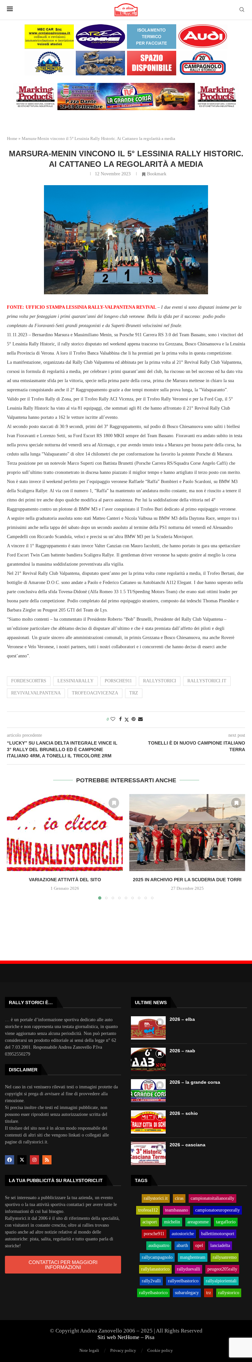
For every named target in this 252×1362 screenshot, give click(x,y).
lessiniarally (75, 680)
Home (12, 138)
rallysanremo (225, 1257)
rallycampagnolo (157, 1257)
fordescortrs (28, 680)
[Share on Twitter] (126, 720)
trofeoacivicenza (95, 693)
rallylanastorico (155, 1269)
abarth (182, 1245)
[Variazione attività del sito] (65, 832)
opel (199, 1245)
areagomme (198, 1222)
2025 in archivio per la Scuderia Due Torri (187, 879)
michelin (172, 1222)
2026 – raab (182, 1050)
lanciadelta (220, 1245)
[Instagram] (34, 1159)
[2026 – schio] (148, 1122)
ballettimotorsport (217, 1234)
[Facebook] (9, 1159)
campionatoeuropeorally (217, 1210)
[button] (15, 846)
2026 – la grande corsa (195, 1082)
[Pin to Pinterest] (134, 719)
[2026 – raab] (148, 1059)
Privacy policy (123, 1350)
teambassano (176, 1210)
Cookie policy (160, 1350)
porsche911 (118, 680)
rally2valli (151, 1281)
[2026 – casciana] (148, 1153)
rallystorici (159, 680)
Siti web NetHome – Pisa (126, 1337)
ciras (179, 1198)
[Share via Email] (140, 719)
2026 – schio (184, 1113)
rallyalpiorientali (221, 1281)
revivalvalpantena (36, 693)
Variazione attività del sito (65, 879)
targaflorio (226, 1222)
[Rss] (47, 1159)
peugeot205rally (222, 1269)
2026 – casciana (187, 1144)
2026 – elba (182, 1019)
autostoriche (183, 1234)
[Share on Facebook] (120, 719)
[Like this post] (113, 719)
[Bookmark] (113, 802)
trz (133, 693)
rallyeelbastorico (183, 1281)
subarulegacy (187, 1293)
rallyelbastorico (153, 1293)
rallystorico (228, 1293)
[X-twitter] (22, 1159)
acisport (149, 1222)
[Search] (242, 9)
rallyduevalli (188, 1269)
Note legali (89, 1350)
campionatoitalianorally (212, 1198)
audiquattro (158, 1245)
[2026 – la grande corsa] (148, 1090)
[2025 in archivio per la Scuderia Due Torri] (187, 832)
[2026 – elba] (148, 1028)
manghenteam (192, 1257)
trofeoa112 (148, 1210)
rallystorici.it (206, 680)
